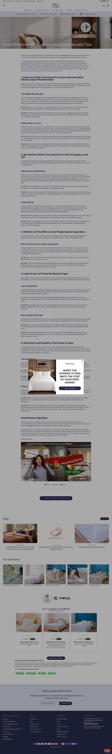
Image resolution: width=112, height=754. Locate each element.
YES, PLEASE (70, 388)
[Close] (82, 361)
